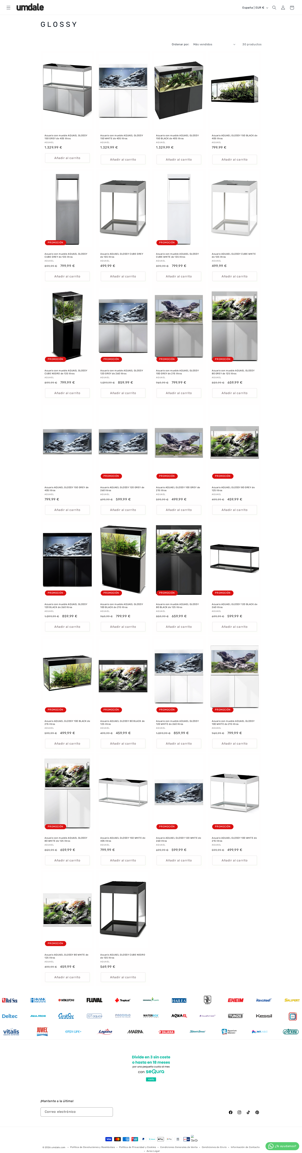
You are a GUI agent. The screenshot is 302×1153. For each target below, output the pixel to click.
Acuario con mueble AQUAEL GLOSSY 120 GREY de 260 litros (121, 372)
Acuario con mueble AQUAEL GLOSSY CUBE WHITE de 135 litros (177, 255)
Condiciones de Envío (214, 1147)
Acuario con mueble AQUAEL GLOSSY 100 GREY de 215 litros (177, 372)
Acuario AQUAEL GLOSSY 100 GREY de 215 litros (178, 489)
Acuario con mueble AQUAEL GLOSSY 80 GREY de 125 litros (233, 372)
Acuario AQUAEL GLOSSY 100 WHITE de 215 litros (234, 839)
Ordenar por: (180, 44)
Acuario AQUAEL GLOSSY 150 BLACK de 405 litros (234, 137)
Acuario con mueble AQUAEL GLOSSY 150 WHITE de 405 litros (121, 137)
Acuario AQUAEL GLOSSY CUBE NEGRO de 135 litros (122, 956)
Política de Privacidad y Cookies (137, 1147)
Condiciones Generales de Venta (178, 1147)
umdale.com (58, 1147)
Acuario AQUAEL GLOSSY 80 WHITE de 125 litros (66, 956)
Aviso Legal (153, 1151)
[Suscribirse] (108, 1112)
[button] (8, 7)
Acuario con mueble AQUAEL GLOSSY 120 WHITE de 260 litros (177, 722)
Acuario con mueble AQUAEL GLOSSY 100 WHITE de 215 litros (233, 722)
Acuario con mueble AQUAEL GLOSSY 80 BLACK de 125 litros (177, 606)
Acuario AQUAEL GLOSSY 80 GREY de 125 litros (233, 489)
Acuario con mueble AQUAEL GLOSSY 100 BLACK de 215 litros (121, 606)
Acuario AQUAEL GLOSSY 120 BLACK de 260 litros (234, 606)
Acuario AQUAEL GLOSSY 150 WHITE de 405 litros (122, 839)
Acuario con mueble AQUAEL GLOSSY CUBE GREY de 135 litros (66, 255)
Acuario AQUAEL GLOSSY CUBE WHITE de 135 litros (234, 255)
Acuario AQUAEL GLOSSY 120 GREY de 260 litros (122, 489)
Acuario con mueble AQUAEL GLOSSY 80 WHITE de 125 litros (66, 839)
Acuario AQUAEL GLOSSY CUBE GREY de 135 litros (121, 255)
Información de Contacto (245, 1147)
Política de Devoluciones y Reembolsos (92, 1147)
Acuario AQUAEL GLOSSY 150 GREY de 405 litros (67, 489)
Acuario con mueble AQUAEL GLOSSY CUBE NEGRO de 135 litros (66, 372)
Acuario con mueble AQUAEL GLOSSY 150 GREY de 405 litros (66, 137)
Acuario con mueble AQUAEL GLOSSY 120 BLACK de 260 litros (66, 606)
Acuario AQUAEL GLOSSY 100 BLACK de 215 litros (67, 722)
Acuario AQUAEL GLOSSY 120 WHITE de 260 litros (178, 839)
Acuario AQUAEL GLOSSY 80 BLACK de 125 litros (122, 722)
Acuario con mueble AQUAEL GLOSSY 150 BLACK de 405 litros (177, 137)
